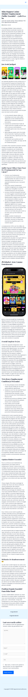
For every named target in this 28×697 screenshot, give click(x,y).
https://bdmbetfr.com (7, 488)
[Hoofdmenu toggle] (25, 2)
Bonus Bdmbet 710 (20, 21)
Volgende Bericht (14, 615)
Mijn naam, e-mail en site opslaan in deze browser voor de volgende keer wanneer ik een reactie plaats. (13, 666)
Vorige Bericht (14, 612)
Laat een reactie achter (8, 21)
